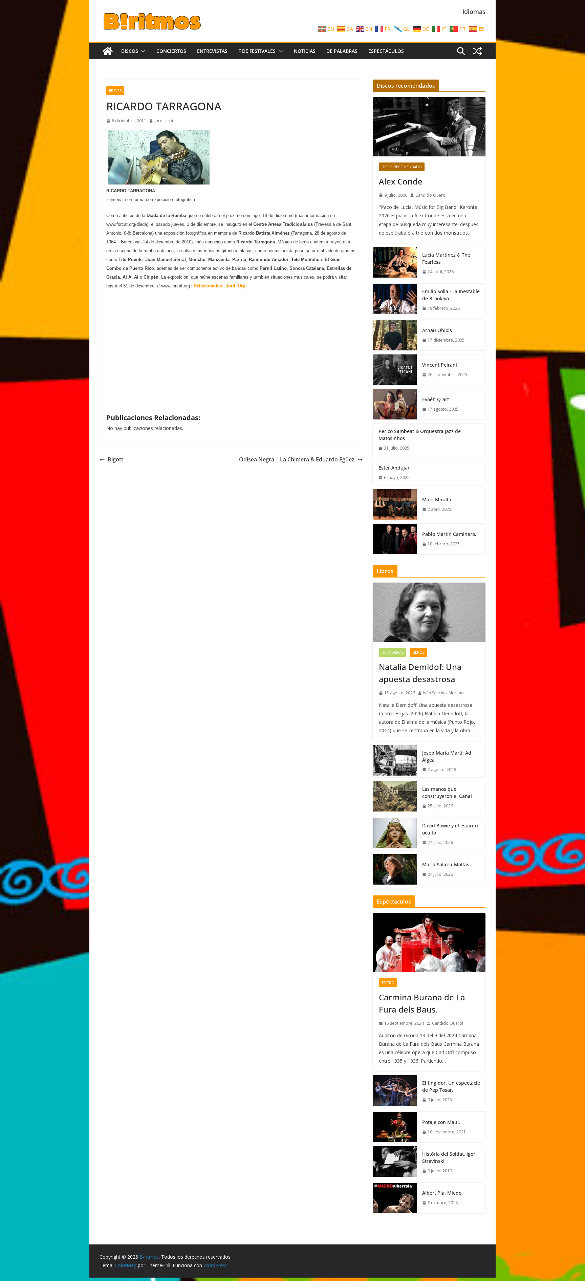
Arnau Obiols (437, 330)
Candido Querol (431, 195)
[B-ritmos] (108, 51)
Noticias (305, 51)
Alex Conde (400, 181)
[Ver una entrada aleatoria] (477, 51)
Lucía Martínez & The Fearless (446, 258)
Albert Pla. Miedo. (442, 1193)
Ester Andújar (394, 467)
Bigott (115, 459)
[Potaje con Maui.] (395, 1127)
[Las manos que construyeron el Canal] (395, 797)
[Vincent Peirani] (395, 369)
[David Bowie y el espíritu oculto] (395, 834)
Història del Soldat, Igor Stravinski (448, 1157)
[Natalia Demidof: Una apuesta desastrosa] (429, 612)
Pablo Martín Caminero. (449, 534)
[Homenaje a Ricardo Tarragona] (158, 181)
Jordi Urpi (163, 121)
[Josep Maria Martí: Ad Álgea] (395, 761)
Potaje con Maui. (441, 1122)
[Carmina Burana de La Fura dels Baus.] (429, 942)
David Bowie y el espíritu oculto (450, 829)
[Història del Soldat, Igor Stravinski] (395, 1162)
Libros (418, 652)
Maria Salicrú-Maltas (445, 864)
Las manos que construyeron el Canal (447, 792)
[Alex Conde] (429, 126)
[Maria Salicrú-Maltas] (395, 869)
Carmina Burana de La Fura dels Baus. (422, 1003)
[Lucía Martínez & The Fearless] (395, 263)
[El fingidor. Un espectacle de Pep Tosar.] (395, 1091)
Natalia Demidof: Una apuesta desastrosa (420, 673)
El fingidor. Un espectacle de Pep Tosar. (451, 1086)
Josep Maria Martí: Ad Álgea (446, 756)
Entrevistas (212, 51)
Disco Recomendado (402, 167)
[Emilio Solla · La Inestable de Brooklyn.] (395, 300)
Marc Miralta (436, 499)
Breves (115, 90)
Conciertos (171, 51)
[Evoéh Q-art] (395, 404)
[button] (142, 51)
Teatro (388, 982)
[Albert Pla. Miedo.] (395, 1198)
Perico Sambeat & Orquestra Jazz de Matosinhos (419, 434)
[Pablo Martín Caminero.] (395, 539)
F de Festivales (257, 51)
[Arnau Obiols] (395, 335)
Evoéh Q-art (435, 399)
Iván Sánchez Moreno (443, 693)
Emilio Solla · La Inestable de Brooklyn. (451, 295)
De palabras (342, 51)
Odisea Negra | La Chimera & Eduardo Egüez (296, 459)
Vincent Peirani (439, 365)
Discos (129, 51)
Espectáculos (386, 51)
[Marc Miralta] (395, 504)
